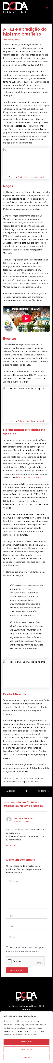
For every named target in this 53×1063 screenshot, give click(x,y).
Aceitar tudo (27, 1041)
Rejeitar (26, 1057)
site (39, 48)
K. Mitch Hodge (25, 177)
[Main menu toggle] (47, 8)
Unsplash (40, 177)
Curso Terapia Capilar (23, 818)
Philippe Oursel (25, 421)
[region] (26, 1037)
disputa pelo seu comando (28, 477)
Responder (11, 845)
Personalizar (26, 1049)
